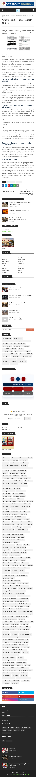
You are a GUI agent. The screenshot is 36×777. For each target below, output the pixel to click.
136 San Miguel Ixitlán (23, 598)
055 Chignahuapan (25, 506)
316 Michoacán (18, 351)
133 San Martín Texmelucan (9, 596)
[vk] (26, 699)
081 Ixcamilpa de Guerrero (9, 537)
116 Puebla (21, 570)
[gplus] (10, 696)
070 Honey (19, 524)
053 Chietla (5, 506)
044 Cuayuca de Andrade (19, 496)
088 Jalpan (19, 544)
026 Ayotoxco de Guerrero (9, 478)
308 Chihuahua (21, 343)
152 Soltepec (22, 619)
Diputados (8, 388)
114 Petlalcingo (6, 570)
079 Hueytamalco (25, 532)
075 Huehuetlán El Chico (8, 529)
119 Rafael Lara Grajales (8, 575)
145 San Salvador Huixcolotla (9, 611)
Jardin (19, 266)
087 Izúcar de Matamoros (9, 544)
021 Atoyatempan (14, 473)
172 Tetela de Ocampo (8, 639)
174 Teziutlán (6, 642)
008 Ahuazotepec (15, 463)
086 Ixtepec (16, 542)
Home (13, 772)
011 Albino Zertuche (14, 465)
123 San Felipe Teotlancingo (9, 583)
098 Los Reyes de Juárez (14, 555)
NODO (23, 378)
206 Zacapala (24, 673)
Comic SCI (20, 261)
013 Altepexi (5, 468)
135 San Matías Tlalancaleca (9, 598)
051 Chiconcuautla (16, 504)
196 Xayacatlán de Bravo (8, 665)
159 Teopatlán (6, 626)
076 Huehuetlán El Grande (22, 529)
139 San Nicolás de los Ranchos (10, 603)
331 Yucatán (5, 364)
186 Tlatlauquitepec (15, 652)
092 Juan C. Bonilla (21, 547)
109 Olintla (22, 565)
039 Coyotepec (16, 488)
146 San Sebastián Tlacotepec (25, 611)
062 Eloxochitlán (6, 514)
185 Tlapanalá (6, 652)
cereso (4, 717)
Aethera (3, 256)
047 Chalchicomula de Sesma (9, 501)
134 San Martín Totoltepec (23, 596)
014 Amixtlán (13, 468)
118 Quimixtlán (24, 573)
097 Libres (5, 555)
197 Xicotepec (19, 665)
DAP (3, 740)
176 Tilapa (25, 642)
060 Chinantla (14, 511)
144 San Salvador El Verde (22, 608)
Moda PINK (4, 268)
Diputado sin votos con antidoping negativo (20, 295)
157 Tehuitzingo (15, 624)
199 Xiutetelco (6, 667)
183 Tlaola (14, 649)
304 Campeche (18, 341)
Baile (19, 256)
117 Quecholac (15, 573)
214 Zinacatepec (15, 680)
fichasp (4, 730)
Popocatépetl (6, 727)
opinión (10, 730)
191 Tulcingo (20, 657)
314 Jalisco (21, 348)
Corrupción (18, 393)
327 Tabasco (21, 359)
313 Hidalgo (13, 348)
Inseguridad (28, 388)
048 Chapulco (21, 501)
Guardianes (21, 263)
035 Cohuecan (6, 486)
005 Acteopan (14, 460)
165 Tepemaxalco (14, 632)
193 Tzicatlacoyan (22, 660)
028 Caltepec (27, 478)
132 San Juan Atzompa (19, 593)
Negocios (8, 393)
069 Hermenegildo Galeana (9, 524)
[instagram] (10, 699)
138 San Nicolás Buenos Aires (21, 601)
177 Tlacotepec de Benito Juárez (10, 644)
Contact (23, 772)
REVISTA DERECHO (6, 280)
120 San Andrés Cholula (21, 575)
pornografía (16, 730)
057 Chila (14, 509)
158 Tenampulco (24, 624)
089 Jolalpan (26, 544)
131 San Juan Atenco (7, 593)
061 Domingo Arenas (25, 511)
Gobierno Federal (8, 384)
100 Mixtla (19, 557)
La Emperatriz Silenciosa (15, 756)
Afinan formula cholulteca (15, 288)
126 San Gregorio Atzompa (21, 585)
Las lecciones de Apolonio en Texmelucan (19, 303)
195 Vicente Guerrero (21, 662)
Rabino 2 (4, 272)
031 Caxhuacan (28, 480)
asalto (12, 727)
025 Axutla (23, 475)
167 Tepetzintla (6, 634)
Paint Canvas (21, 268)
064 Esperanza (23, 514)
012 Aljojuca (24, 465)
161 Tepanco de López (25, 626)
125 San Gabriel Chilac (8, 585)
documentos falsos (26, 727)
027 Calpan (19, 478)
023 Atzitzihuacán (7, 475)
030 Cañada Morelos (18, 480)
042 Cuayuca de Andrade (18, 493)
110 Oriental (30, 565)
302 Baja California (17, 338)
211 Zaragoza (19, 678)
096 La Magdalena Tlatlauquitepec (19, 552)
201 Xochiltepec (24, 667)
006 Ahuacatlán (23, 460)
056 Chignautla (6, 509)
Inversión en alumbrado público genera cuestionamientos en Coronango (19, 218)
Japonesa (4, 266)
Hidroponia (4, 265)
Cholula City (4, 259)
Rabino (20, 270)
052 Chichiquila (26, 504)
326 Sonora (13, 359)
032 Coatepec (6, 483)
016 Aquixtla (29, 468)
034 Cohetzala (23, 483)
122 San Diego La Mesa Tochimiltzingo (11, 580)
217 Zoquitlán (15, 683)
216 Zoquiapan (6, 683)
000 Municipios (6, 457)
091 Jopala (12, 547)
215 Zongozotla (25, 680)
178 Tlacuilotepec (23, 644)
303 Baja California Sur (8, 341)
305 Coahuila (27, 341)
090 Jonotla (5, 547)
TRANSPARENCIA (6, 429)
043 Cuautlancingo (7, 496)
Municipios (28, 384)
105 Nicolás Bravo (7, 562)
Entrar (27, 419)
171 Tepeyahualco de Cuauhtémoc (21, 637)
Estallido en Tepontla (14, 310)
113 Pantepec (26, 568)
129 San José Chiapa (7, 591)
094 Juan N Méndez (17, 550)
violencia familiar (6, 732)
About (17, 772)
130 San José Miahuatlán (19, 591)
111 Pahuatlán (6, 568)
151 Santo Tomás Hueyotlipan (10, 619)
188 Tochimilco (6, 655)
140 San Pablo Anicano (24, 603)
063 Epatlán (15, 514)
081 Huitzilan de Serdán (17, 534)
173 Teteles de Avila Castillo (21, 639)
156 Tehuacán (6, 624)
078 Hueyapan (15, 532)
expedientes (5, 720)
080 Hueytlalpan (6, 534)
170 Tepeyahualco (7, 637)
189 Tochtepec (15, 655)
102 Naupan (5, 560)
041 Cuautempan (21, 491)
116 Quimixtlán (6, 573)
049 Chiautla (30, 501)
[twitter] (26, 692)
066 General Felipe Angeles (9, 519)
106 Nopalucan (25, 562)
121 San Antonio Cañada (8, 578)
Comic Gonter (21, 259)
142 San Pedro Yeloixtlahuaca (22, 606)
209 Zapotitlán (24, 675)
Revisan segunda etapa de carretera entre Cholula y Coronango (19, 203)
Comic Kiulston (5, 261)
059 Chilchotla (6, 511)
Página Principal (5, 15)
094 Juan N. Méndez (27, 550)
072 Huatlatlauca (6, 527)
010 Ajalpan (5, 465)
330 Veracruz (23, 361)
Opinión (28, 393)
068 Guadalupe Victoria (26, 521)
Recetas (20, 272)
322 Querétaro (6, 356)
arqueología (5, 710)
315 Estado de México (8, 351)
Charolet (20, 257)
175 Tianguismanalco (16, 642)
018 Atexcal (13, 470)
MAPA (18, 378)
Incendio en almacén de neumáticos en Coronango (19, 211)
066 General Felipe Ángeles (23, 519)
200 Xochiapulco (15, 667)
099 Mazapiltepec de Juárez (9, 557)
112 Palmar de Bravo (16, 568)
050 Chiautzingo (6, 504)
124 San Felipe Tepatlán (23, 583)
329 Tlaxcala (15, 361)
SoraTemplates (16, 774)
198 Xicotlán (27, 665)
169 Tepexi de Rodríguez (25, 634)
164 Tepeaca (5, 632)
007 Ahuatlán (6, 463)
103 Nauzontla (13, 560)
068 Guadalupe (15, 521)
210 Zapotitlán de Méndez (8, 678)
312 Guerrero (6, 348)
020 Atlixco (5, 473)
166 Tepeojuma (24, 632)
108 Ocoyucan (14, 565)
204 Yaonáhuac (6, 673)
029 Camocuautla (7, 480)
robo (22, 730)
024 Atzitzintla (16, 475)
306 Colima (5, 343)
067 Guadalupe (6, 521)
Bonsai (3, 257)
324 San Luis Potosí (26, 356)
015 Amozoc (21, 468)
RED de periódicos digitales (16, 318)
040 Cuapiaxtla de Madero (9, 491)
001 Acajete (14, 457)
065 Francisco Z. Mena (20, 516)
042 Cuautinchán (6, 493)
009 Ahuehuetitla (24, 463)
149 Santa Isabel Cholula (8, 616)
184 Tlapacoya (22, 649)
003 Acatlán (29, 457)
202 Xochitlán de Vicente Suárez (10, 670)
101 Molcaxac (27, 557)
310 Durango (17, 346)
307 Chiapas (13, 343)
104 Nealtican (22, 560)
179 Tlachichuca (6, 647)
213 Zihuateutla (6, 680)
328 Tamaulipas (6, 361)
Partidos (18, 388)
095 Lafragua (6, 552)
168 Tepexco (14, 634)
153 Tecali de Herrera (7, 621)
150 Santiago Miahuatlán (22, 616)
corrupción (12, 15)
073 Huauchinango (16, 527)
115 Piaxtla (14, 570)
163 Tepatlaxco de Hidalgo (23, 629)
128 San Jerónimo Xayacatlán (25, 588)
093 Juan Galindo (6, 550)
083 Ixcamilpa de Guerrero (9, 539)
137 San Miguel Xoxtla (8, 601)
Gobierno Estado (18, 384)
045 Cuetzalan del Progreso (9, 498)
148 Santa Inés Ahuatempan (25, 614)
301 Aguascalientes (7, 338)
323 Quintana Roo (15, 356)
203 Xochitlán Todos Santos (25, 670)
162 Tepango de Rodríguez (9, 629)
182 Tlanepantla (6, 649)
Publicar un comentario (7, 231)
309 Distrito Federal (7, 346)
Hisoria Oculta (21, 265)
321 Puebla (29, 353)
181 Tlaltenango (25, 647)
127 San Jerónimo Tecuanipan (9, 588)
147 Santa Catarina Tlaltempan (10, 614)
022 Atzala (22, 473)
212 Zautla (27, 678)
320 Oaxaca (22, 353)
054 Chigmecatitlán (14, 506)
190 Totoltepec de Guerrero (9, 657)
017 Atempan (6, 470)
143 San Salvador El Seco (8, 608)
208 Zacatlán (15, 675)
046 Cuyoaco (20, 498)
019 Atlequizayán (22, 470)
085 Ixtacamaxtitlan (7, 542)
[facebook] (10, 692)
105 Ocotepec (16, 562)
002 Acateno (22, 457)
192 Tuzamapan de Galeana (9, 660)
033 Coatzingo (14, 483)
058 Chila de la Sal (22, 509)
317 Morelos (27, 351)
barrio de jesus (6, 715)
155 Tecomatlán (29, 621)
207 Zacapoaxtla (6, 675)
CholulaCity (12, 379)
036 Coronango (10, 181)
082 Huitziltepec (20, 537)
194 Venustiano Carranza (8, 662)
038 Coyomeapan (7, 488)
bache (3, 712)
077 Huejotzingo (6, 532)
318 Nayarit (5, 353)
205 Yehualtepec (15, 673)
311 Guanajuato (25, 346)
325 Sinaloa (5, 359)
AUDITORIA (4, 427)
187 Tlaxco (25, 652)
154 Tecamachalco (18, 621)
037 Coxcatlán (24, 486)
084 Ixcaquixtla (20, 539)
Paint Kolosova (5, 270)
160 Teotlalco (14, 626)
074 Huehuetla (26, 527)
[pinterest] (26, 696)
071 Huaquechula (28, 524)
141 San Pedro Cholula (8, 606)
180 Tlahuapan (15, 647)
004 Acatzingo (6, 460)
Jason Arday (12, 748)
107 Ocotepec (6, 565)
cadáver (17, 727)
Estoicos (4, 263)
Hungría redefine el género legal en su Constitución (19, 764)
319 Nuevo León (13, 353)
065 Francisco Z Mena (8, 516)
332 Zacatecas (13, 364)
